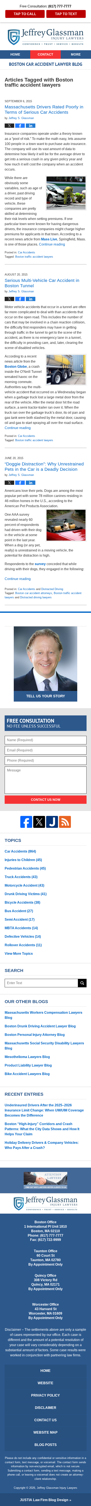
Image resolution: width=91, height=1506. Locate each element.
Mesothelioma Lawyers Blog (27, 1057)
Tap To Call (25, 14)
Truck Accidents (21, 877)
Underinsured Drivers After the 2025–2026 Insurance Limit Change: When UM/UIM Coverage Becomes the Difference (44, 1110)
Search (82, 983)
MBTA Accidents (21, 928)
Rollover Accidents (23, 945)
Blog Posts (45, 1445)
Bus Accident (19, 911)
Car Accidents (26, 252)
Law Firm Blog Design (44, 1500)
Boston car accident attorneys (33, 593)
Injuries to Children (23, 860)
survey (41, 564)
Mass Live (49, 239)
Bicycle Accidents (22, 902)
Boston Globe (16, 366)
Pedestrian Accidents (25, 868)
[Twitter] (39, 822)
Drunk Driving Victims (26, 894)
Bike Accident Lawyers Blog (27, 1074)
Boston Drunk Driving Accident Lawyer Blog (40, 1026)
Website (45, 1383)
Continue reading (52, 244)
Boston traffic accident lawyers (34, 256)
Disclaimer (45, 1408)
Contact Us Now (45, 799)
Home (15, 54)
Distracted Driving (52, 589)
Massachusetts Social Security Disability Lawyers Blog (44, 1045)
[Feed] (65, 822)
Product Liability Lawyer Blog (28, 1065)
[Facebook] (26, 822)
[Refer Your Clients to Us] (45, 1180)
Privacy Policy (45, 1395)
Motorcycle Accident (24, 885)
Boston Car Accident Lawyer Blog (45, 37)
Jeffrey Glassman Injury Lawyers (57, 1487)
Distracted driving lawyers (36, 597)
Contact (45, 54)
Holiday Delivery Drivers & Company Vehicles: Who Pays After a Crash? (42, 1145)
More (76, 54)
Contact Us (45, 1420)
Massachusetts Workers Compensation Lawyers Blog (43, 1015)
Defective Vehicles (23, 936)
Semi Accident (19, 919)
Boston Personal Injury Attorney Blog (35, 1035)
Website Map (45, 1432)
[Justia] (52, 822)
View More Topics (19, 953)
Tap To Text (66, 14)
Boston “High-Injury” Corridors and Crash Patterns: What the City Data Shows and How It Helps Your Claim (42, 1129)
